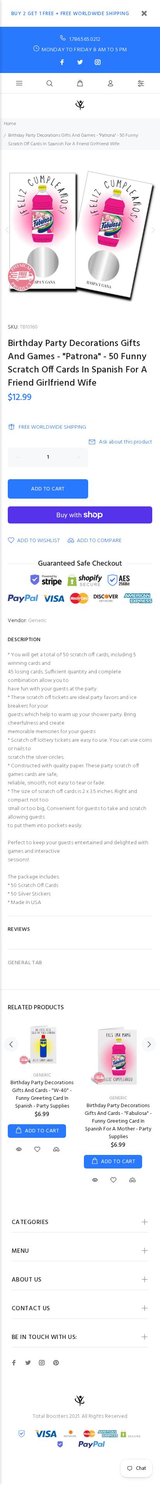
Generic (37, 620)
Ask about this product (125, 442)
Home (10, 124)
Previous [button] (7, 230)
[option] (80, 230)
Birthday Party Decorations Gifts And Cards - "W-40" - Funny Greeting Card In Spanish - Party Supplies (41, 1094)
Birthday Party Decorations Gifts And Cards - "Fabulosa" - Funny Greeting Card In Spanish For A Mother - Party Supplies (118, 1121)
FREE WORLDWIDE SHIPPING (52, 427)
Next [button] (152, 230)
